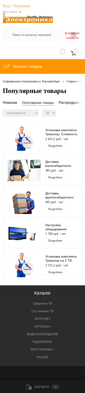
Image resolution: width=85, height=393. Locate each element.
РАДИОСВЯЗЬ (42, 342)
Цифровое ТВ (42, 303)
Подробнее (55, 145)
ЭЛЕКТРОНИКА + (42, 349)
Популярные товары (38, 103)
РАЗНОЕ (42, 357)
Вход (6, 5)
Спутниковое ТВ (43, 311)
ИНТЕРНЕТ (43, 319)
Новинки (10, 103)
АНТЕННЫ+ (42, 326)
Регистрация (21, 5)
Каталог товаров (27, 66)
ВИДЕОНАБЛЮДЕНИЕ (42, 334)
